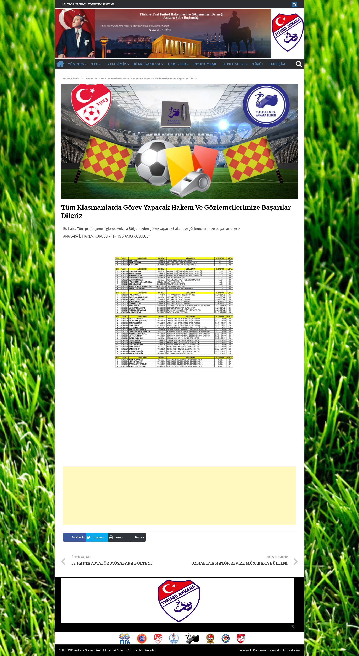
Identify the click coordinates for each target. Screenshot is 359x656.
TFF (94, 64)
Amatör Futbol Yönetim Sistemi (88, 4)
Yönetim (76, 64)
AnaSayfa (60, 64)
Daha (138, 537)
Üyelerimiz (115, 64)
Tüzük (258, 64)
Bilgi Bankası (147, 64)
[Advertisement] (179, 495)
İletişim (277, 64)
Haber (89, 78)
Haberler (177, 64)
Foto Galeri (233, 64)
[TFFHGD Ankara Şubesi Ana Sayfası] (179, 32)
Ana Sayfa (72, 78)
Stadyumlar (204, 64)
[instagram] (294, 4)
